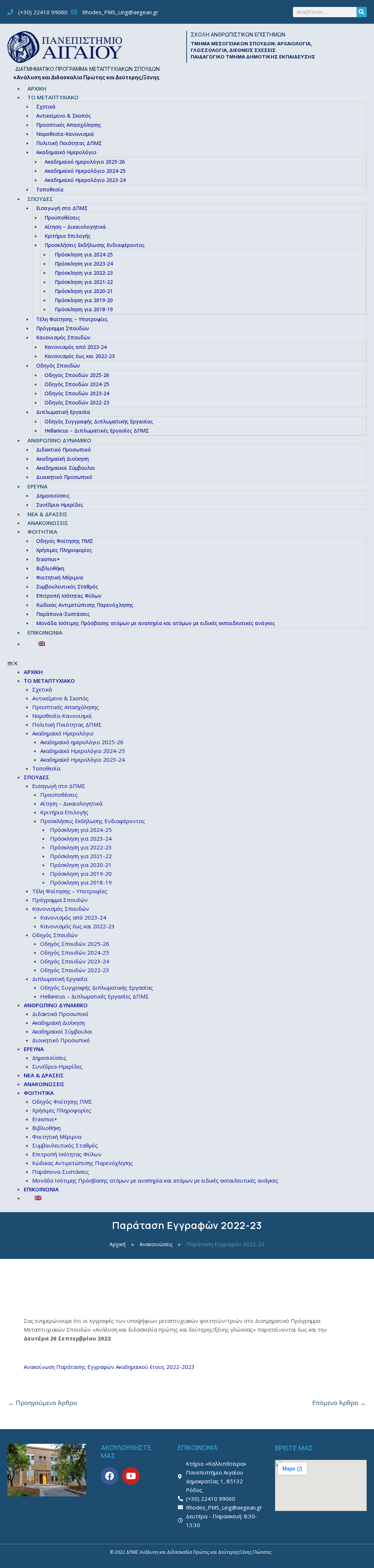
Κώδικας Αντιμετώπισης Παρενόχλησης (84, 604)
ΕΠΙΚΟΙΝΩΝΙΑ (44, 632)
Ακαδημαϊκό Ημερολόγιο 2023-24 (85, 179)
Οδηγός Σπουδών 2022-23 (77, 402)
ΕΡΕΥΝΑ (37, 486)
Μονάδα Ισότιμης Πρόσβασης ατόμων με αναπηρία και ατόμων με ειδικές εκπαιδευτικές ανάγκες (155, 623)
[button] (187, 663)
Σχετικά (46, 106)
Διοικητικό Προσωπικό (64, 476)
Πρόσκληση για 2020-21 (84, 291)
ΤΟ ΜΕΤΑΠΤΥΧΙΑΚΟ (53, 97)
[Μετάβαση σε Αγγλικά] (195, 644)
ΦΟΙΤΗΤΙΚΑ (42, 531)
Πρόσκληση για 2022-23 (84, 272)
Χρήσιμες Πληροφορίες (64, 550)
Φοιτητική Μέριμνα (59, 577)
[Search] (361, 12)
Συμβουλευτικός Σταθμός (67, 586)
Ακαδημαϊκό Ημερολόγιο (66, 152)
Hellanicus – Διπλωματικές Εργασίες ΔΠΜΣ (97, 430)
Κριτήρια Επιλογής (68, 235)
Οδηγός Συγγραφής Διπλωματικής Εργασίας (99, 421)
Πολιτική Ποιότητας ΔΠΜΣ (69, 143)
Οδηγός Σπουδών (58, 365)
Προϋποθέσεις (62, 217)
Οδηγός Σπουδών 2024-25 (77, 384)
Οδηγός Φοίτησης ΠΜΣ (64, 540)
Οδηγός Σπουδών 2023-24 (77, 393)
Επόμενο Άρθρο (339, 1403)
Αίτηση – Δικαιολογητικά (75, 226)
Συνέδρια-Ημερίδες (59, 504)
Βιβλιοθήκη (50, 568)
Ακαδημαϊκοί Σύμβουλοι (65, 467)
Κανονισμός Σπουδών (63, 337)
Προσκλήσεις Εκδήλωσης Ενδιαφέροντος (95, 244)
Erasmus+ (48, 559)
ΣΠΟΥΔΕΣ (40, 198)
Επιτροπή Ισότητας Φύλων (69, 595)
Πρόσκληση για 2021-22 (84, 281)
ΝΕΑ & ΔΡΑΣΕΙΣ (47, 514)
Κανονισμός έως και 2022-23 (80, 356)
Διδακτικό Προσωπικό (63, 449)
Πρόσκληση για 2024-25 (84, 254)
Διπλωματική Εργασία (63, 411)
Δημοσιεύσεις (53, 495)
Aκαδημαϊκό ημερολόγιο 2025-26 (85, 161)
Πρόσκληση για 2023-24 (84, 263)
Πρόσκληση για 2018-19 (84, 309)
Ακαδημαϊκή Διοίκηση (62, 458)
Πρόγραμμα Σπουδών (62, 328)
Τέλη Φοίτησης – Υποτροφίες (72, 319)
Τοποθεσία (50, 189)
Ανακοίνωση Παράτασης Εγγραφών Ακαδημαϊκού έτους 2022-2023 (109, 1366)
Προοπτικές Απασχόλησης (68, 124)
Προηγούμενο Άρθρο (42, 1403)
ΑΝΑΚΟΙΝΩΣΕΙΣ (47, 522)
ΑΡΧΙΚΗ (36, 88)
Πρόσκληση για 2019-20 (84, 300)
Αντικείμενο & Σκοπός (63, 115)
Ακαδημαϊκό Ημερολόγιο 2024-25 (85, 170)
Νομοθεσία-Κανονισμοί (65, 133)
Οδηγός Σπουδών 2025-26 (77, 375)
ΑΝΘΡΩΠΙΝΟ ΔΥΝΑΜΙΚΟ (59, 440)
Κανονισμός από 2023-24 (76, 346)
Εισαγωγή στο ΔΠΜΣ (62, 208)
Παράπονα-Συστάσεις (63, 613)
